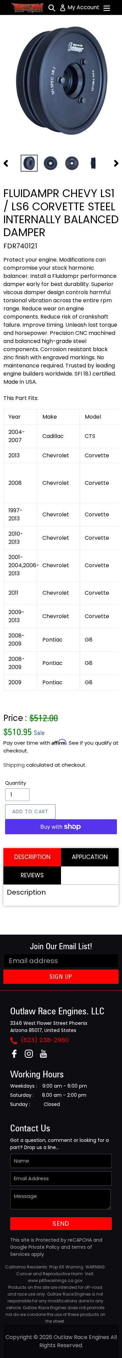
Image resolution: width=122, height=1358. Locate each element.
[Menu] (106, 7)
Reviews (32, 875)
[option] (29, 163)
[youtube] (46, 1056)
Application (90, 857)
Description (32, 857)
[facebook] (16, 1056)
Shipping (14, 764)
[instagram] (31, 1056)
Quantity (15, 783)
